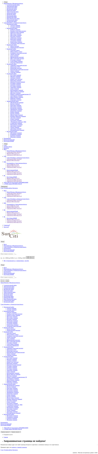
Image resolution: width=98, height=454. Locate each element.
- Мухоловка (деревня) (16, 106)
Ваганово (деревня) (12, 319)
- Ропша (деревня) (14, 112)
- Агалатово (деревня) (15, 40)
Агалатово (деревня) (12, 323)
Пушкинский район (12, 7)
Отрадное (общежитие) (13, 345)
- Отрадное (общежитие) (16, 62)
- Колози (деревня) (14, 113)
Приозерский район (12, 24)
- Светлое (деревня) (15, 25)
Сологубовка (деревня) (13, 344)
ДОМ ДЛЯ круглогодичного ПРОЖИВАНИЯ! (16, 182)
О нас (5, 145)
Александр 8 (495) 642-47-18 (14, 155)
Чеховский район (11, 14)
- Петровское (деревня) (16, 108)
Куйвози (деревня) (11, 312)
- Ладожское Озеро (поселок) (17, 43)
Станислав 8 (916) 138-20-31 (14, 152)
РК (4, 175)
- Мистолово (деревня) (16, 35)
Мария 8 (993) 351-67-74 (13, 153)
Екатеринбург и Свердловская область (17, 163)
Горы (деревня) (11, 338)
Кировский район (11, 49)
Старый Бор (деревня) (12, 406)
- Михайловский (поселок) (17, 57)
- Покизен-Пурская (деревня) (17, 82)
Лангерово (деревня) (12, 411)
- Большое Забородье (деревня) (18, 116)
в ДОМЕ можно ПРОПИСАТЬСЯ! (13, 183)
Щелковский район (12, 9)
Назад (5, 2)
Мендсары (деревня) (12, 316)
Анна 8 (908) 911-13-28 (13, 164)
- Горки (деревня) (14, 88)
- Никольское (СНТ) (15, 66)
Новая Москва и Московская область (13, 3)
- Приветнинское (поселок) (17, 47)
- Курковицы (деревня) (16, 134)
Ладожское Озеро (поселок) (14, 326)
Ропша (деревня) (11, 395)
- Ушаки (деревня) (14, 71)
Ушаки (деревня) (11, 353)
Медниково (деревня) (12, 415)
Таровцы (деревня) (12, 360)
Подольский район (12, 16)
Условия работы (8, 146)
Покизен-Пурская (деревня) (14, 364)
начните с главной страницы (19, 447)
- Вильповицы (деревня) (16, 124)
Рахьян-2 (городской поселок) (14, 314)
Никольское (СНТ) (11, 349)
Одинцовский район (12, 20)
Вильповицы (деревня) (13, 407)
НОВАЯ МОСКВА (12, 17)
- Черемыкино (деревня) (16, 109)
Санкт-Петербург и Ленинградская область (15, 22)
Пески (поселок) (11, 329)
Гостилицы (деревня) (12, 403)
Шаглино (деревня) (12, 359)
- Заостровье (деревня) (15, 126)
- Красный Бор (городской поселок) (19, 69)
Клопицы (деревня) (12, 418)
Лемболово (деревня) (12, 320)
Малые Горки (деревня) (13, 397)
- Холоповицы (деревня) (16, 95)
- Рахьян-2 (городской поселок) (18, 31)
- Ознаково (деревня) (15, 84)
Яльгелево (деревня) (12, 388)
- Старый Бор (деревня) (16, 123)
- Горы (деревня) (14, 55)
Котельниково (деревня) (13, 373)
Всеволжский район (12, 28)
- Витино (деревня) (15, 104)
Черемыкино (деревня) (13, 392)
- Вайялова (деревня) (15, 98)
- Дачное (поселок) (15, 54)
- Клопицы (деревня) (15, 135)
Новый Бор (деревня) (12, 393)
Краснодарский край (9, 139)
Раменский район (11, 10)
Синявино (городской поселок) (15, 336)
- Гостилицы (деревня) (16, 120)
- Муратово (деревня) (15, 137)
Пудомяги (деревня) (12, 366)
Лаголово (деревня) (12, 400)
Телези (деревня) (11, 410)
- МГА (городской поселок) (17, 58)
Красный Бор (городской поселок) (16, 352)
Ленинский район (11, 13)
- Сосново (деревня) (15, 27)
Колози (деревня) (11, 396)
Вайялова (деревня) (12, 381)
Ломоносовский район (13, 101)
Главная (6, 437)
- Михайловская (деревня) (16, 102)
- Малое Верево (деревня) (16, 97)
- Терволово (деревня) (15, 87)
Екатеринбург (7, 138)
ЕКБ (5, 161)
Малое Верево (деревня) (13, 380)
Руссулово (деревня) (12, 358)
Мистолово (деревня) (12, 318)
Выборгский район (12, 44)
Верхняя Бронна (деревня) (13, 413)
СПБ (5, 156)
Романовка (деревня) (12, 382)
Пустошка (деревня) (12, 369)
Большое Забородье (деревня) (14, 399)
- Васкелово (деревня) (15, 39)
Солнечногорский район (13, 5)
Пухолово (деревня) (12, 342)
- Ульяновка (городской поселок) (18, 65)
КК (4, 168)
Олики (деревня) (11, 402)
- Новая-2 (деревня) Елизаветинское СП (20, 94)
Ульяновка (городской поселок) (15, 348)
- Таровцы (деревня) (15, 77)
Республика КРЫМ (9, 141)
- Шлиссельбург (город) (16, 51)
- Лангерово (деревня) (15, 128)
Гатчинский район (11, 73)
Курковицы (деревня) (12, 417)
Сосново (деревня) (11, 309)
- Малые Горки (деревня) (16, 115)
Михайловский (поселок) (13, 340)
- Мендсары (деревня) (15, 33)
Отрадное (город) (11, 333)
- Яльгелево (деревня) (15, 105)
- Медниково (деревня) (16, 132)
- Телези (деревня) (14, 127)
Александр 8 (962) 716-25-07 (14, 159)
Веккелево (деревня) (12, 363)
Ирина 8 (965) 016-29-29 (13, 160)
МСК (5, 149)
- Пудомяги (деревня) (15, 83)
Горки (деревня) (11, 371)
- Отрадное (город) (15, 50)
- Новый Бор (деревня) (16, 110)
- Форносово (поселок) (16, 68)
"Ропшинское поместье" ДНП (14, 404)
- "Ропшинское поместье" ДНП (18, 121)
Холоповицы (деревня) (13, 378)
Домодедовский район (13, 11)
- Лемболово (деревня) (16, 38)
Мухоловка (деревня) (12, 389)
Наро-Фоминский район (13, 18)
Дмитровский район (12, 6)
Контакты (6, 148)
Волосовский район (12, 131)
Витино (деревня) (11, 386)
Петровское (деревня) (12, 391)
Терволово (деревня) (12, 370)
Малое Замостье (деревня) (13, 374)
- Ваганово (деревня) (15, 36)
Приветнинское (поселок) (13, 330)
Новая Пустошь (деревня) (13, 315)
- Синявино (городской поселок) (18, 53)
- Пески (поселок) (14, 46)
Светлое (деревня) (11, 308)
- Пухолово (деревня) (15, 60)
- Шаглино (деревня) (15, 76)
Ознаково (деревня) (12, 367)
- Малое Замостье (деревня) (17, 91)
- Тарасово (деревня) (15, 72)
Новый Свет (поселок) (13, 362)
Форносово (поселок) (12, 351)
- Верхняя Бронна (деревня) (17, 130)
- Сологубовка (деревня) (16, 61)
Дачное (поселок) (11, 337)
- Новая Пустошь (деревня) (17, 32)
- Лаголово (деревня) (15, 117)
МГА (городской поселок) (13, 341)
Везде (5, 244)
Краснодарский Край (12, 170)
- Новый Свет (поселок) (16, 79)
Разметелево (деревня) (12, 325)
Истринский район (12, 21)
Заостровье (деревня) (12, 409)
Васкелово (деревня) (12, 322)
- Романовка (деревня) (15, 99)
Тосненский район (11, 64)
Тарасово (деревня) (12, 355)
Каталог (5, 281)
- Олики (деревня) (14, 119)
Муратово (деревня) (12, 420)
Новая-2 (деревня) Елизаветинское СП (17, 377)
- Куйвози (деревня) (15, 29)
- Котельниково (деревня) (16, 90)
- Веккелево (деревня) (15, 80)
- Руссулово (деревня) (15, 75)
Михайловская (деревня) (13, 385)
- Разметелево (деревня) (16, 42)
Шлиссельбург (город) (12, 334)
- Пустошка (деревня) (15, 86)
